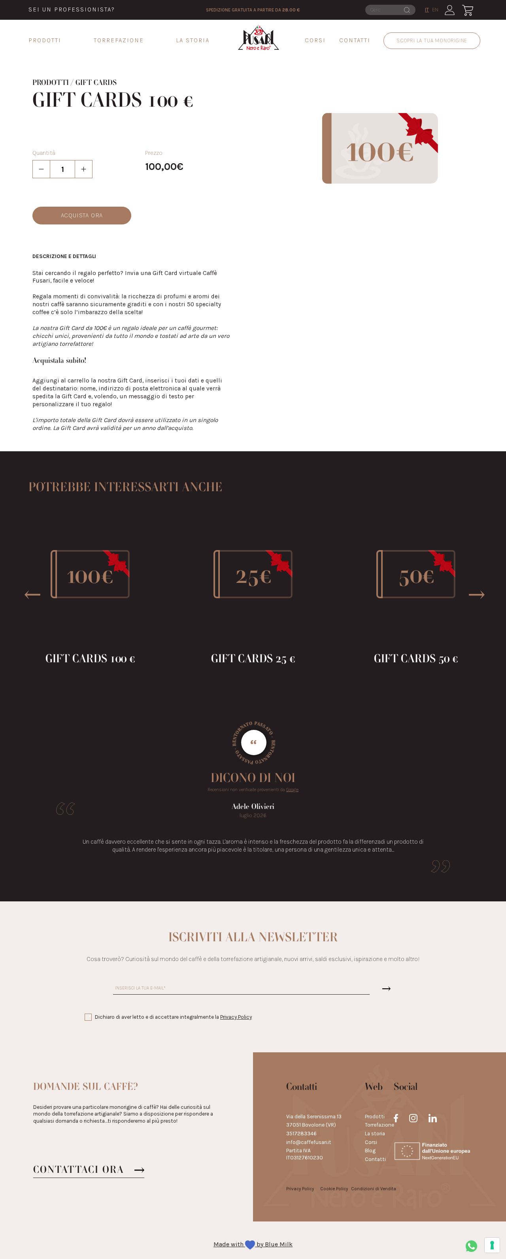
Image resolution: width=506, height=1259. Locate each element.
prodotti (50, 83)
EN (435, 10)
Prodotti (44, 40)
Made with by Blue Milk (253, 1244)
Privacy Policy (236, 1017)
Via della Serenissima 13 (314, 1117)
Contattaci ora (78, 1170)
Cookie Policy (334, 1188)
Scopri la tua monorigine (431, 40)
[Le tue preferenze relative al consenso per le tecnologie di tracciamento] (492, 1245)
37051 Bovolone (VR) (311, 1125)
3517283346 (301, 1133)
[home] (258, 37)
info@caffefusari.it (308, 1142)
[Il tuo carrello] (468, 10)
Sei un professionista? (71, 10)
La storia (193, 40)
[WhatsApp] (471, 1246)
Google (292, 789)
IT (427, 10)
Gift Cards (96, 83)
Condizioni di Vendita (373, 1188)
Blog (370, 1150)
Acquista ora (82, 215)
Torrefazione (119, 40)
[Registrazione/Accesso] (450, 10)
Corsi (315, 40)
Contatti (354, 40)
